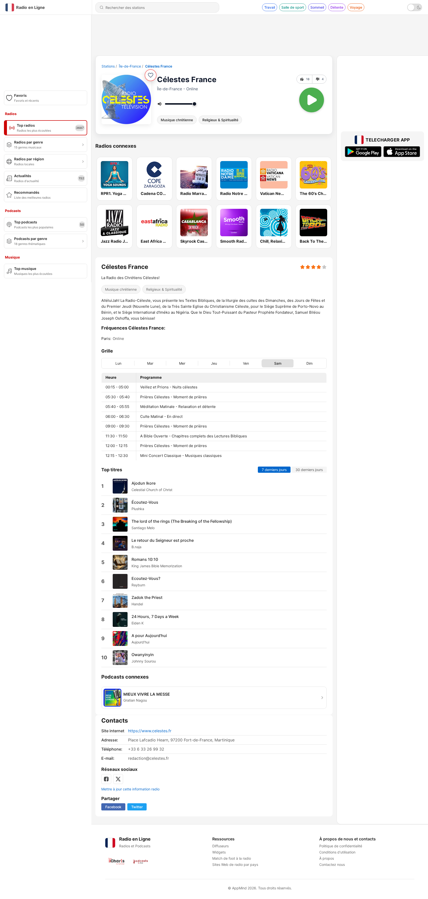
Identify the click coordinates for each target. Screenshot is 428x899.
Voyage (356, 7)
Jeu (214, 363)
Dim (309, 363)
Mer (182, 363)
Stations (108, 66)
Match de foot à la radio (231, 858)
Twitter (137, 807)
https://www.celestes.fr (149, 730)
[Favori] (151, 75)
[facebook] (106, 779)
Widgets (219, 852)
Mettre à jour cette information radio (130, 789)
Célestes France (158, 66)
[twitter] (118, 779)
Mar (150, 363)
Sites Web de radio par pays (235, 864)
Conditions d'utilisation (337, 852)
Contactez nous (332, 864)
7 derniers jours (274, 470)
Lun (118, 363)
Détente (336, 7)
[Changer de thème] (414, 7)
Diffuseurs (220, 846)
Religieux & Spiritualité (220, 120)
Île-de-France (130, 66)
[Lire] (311, 100)
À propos (326, 858)
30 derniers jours (309, 470)
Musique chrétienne (177, 120)
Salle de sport (292, 7)
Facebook (113, 807)
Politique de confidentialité (340, 846)
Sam (277, 363)
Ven (246, 363)
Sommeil (317, 7)
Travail (269, 7)
